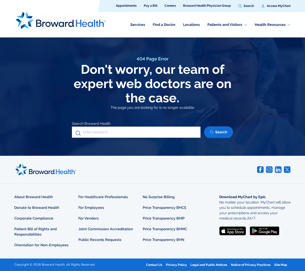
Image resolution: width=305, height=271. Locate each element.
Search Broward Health (91, 123)
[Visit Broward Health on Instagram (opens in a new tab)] (269, 169)
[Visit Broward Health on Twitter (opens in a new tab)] (287, 169)
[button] (246, 6)
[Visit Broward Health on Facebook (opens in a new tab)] (260, 169)
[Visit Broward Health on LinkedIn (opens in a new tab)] (278, 169)
